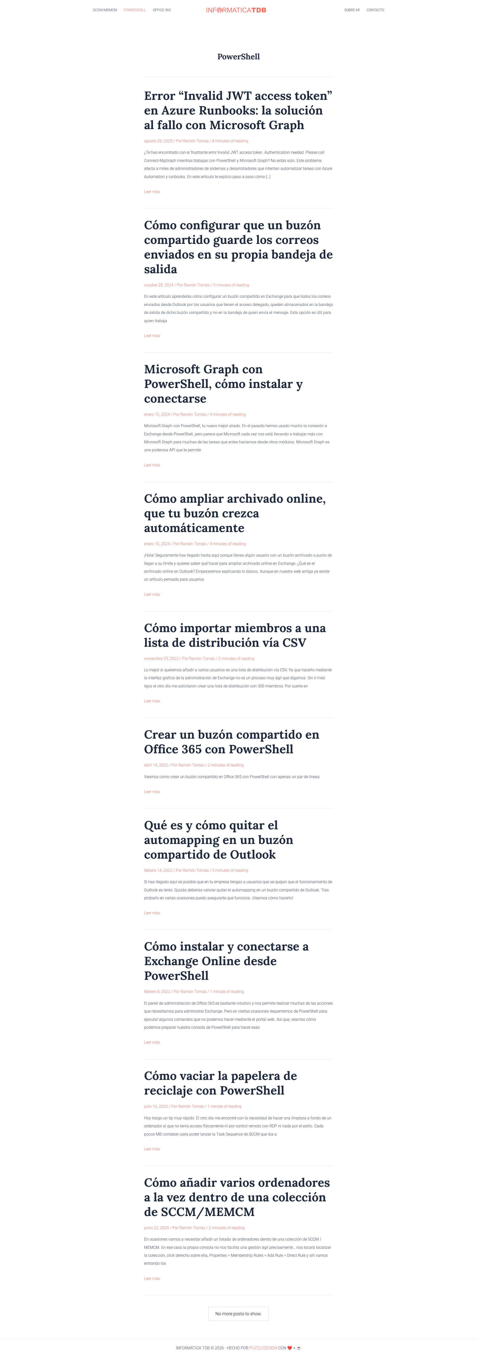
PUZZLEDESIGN (263, 1348)
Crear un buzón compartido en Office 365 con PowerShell (231, 742)
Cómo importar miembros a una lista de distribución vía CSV (235, 635)
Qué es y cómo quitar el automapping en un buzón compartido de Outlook (218, 839)
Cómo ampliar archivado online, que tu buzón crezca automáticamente (235, 513)
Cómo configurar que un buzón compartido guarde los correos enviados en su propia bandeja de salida (238, 246)
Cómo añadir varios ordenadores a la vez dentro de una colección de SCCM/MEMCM (237, 1197)
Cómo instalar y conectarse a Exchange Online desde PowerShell (226, 961)
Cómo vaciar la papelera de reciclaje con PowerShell (220, 1083)
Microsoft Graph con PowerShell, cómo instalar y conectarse (223, 383)
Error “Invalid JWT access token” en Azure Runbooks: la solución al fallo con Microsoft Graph (238, 110)
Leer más (152, 192)
